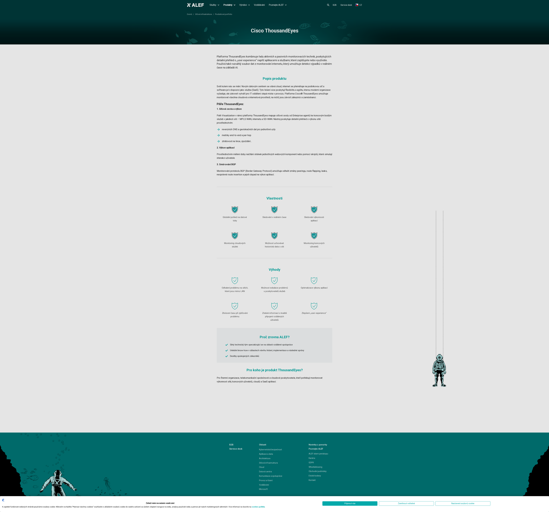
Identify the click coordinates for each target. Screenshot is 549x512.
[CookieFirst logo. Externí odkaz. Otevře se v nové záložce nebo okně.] (3, 500)
